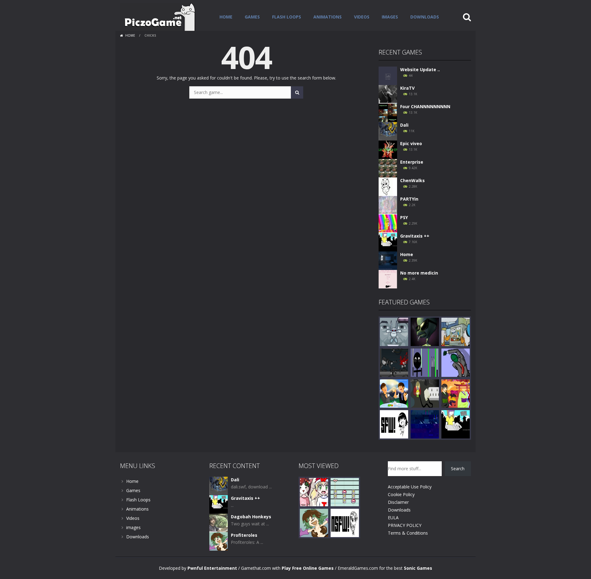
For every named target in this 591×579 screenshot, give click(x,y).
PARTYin (409, 199)
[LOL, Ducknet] (455, 331)
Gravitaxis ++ (414, 236)
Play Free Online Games (308, 568)
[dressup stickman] (425, 362)
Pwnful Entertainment (212, 568)
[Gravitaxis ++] (388, 242)
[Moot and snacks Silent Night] (314, 492)
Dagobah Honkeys (251, 517)
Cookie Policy (401, 494)
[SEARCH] (297, 92)
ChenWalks (412, 180)
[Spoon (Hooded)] (425, 424)
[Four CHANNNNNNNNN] (388, 112)
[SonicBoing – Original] (425, 331)
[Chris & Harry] (394, 393)
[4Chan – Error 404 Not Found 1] (345, 522)
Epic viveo (411, 143)
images (390, 17)
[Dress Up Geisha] (455, 393)
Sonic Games (418, 568)
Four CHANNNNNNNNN (425, 106)
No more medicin (419, 273)
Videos (361, 17)
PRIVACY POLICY (404, 525)
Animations (327, 17)
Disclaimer (398, 502)
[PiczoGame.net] (157, 16)
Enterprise (411, 162)
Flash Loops (286, 17)
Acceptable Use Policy (410, 487)
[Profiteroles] (218, 541)
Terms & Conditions (408, 533)
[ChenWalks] (388, 186)
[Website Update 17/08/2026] (388, 75)
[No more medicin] (388, 279)
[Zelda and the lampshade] (425, 393)
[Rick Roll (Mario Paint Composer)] (345, 492)
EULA (393, 517)
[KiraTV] (388, 94)
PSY (404, 217)
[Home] (388, 260)
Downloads (424, 17)
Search (457, 468)
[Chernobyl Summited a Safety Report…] (394, 424)
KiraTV (407, 88)
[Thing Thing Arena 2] (394, 362)
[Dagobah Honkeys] (218, 522)
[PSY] (388, 223)
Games (252, 17)
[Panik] (394, 331)
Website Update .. (420, 69)
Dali (404, 125)
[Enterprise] (388, 168)
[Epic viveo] (388, 149)
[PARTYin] (388, 205)
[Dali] (388, 131)
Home (225, 17)
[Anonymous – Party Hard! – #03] (455, 362)
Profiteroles (244, 535)
